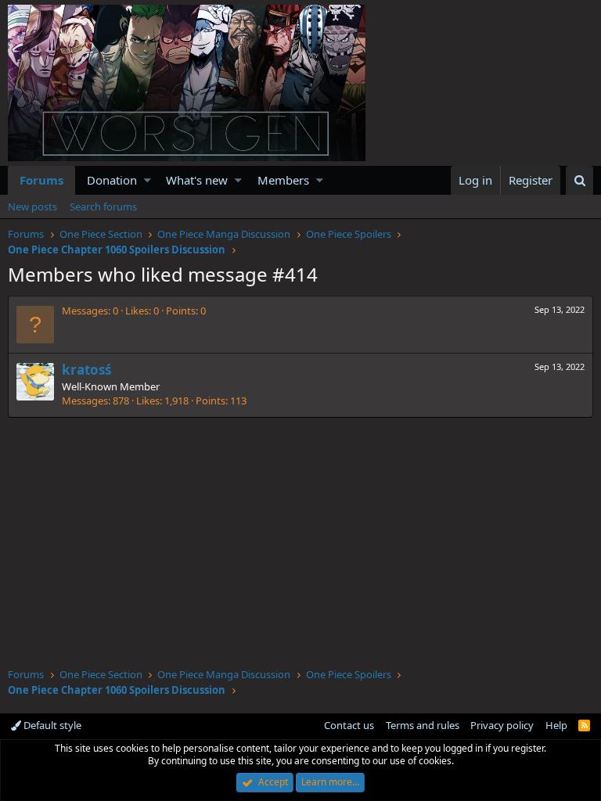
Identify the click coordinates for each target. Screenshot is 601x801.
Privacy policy (502, 725)
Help (556, 725)
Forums (41, 180)
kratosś (86, 370)
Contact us (349, 725)
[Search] (579, 180)
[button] (147, 180)
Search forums (103, 206)
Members (283, 180)
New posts (32, 206)
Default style (51, 725)
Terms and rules (422, 725)
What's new (197, 180)
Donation (112, 180)
